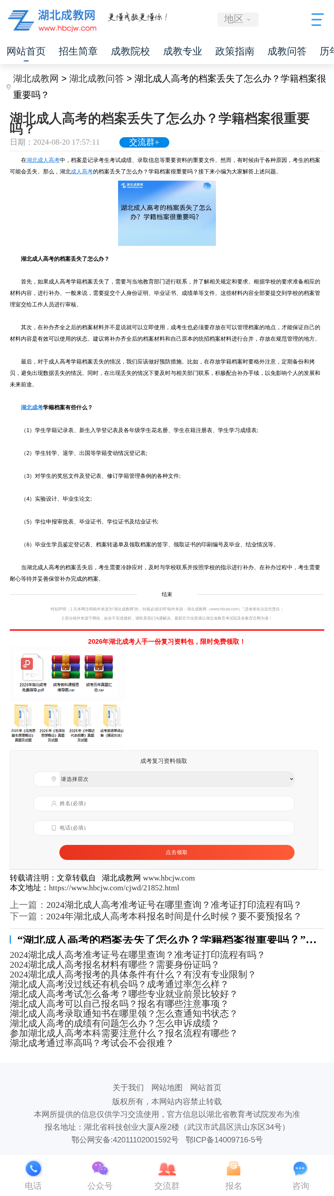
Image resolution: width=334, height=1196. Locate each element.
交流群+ (144, 142)
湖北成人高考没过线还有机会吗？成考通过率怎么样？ (119, 984)
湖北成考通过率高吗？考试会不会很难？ (92, 1043)
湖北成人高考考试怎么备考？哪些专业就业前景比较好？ (124, 994)
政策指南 (234, 51)
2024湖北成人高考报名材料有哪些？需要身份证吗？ (115, 965)
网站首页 (26, 51)
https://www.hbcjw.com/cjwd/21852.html (114, 887)
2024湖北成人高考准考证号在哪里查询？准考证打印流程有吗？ (174, 905)
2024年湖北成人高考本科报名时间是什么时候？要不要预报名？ (174, 916)
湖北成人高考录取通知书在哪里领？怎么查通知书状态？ (124, 1014)
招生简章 (78, 51)
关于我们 (128, 1087)
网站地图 (167, 1087)
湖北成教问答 (96, 78)
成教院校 (130, 51)
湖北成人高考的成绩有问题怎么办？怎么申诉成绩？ (115, 1023)
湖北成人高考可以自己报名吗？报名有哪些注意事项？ (119, 1004)
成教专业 (182, 51)
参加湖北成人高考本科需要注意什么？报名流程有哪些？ (124, 1033)
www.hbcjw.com (169, 878)
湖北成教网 (36, 78)
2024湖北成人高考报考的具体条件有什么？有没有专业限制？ (133, 974)
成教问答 (287, 51)
